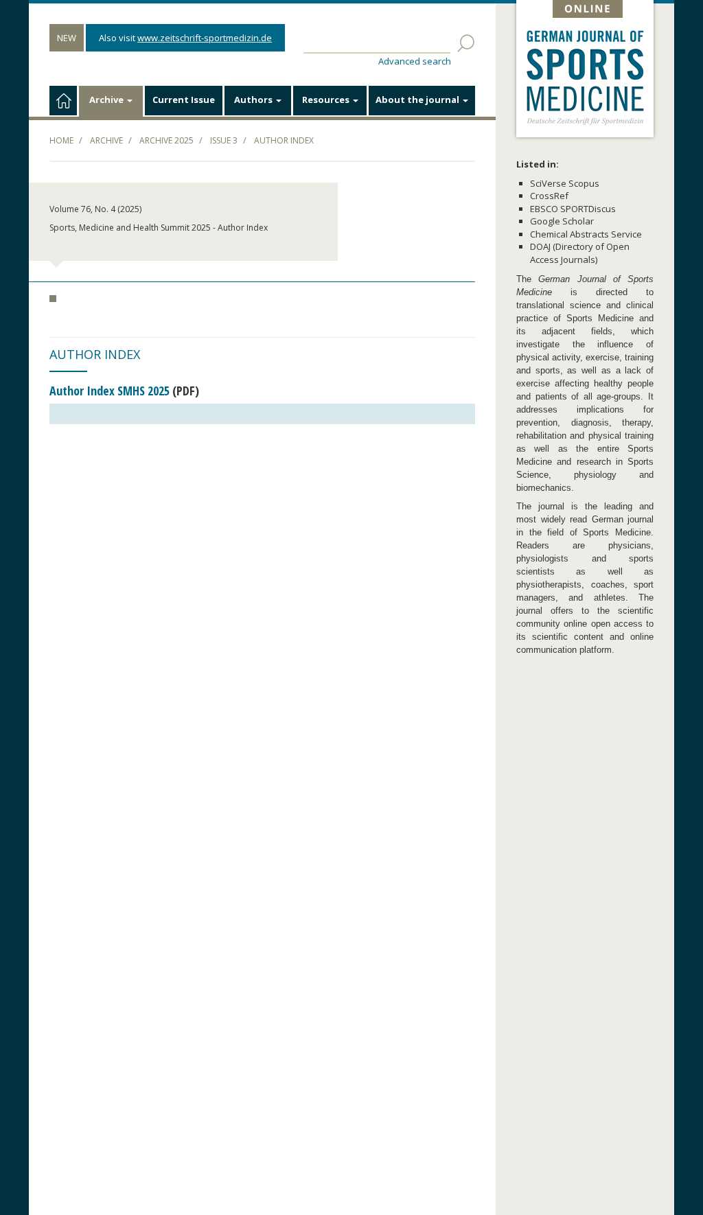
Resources (327, 99)
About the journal (418, 99)
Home (61, 140)
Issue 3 (224, 140)
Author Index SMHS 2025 (109, 390)
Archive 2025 (166, 140)
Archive (107, 99)
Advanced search (414, 61)
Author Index (284, 140)
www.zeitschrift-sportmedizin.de (204, 38)
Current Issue (183, 99)
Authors (254, 99)
